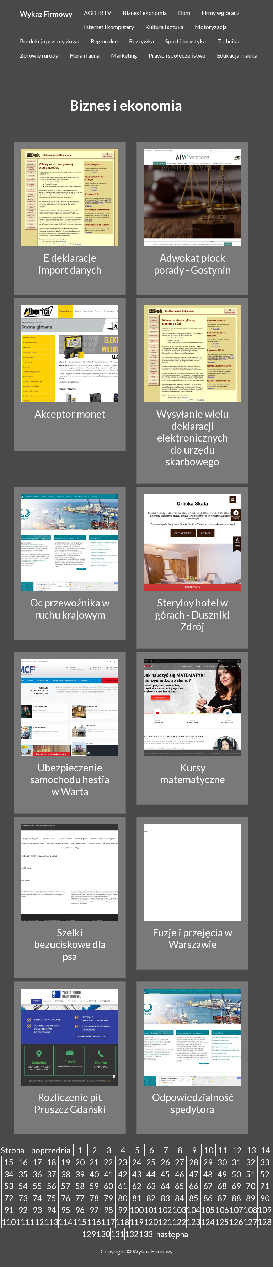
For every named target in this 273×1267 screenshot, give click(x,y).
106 (222, 1210)
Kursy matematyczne (192, 773)
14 (265, 1150)
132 (132, 1234)
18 (51, 1162)
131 (117, 1234)
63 (151, 1186)
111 (23, 1222)
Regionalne (104, 41)
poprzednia (50, 1150)
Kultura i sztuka (164, 26)
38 (65, 1174)
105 (208, 1210)
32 (250, 1162)
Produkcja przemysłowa (49, 41)
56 (51, 1186)
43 (136, 1174)
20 (80, 1162)
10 (208, 1150)
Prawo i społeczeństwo (177, 55)
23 (122, 1162)
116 (94, 1222)
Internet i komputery (109, 26)
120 (151, 1222)
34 (9, 1174)
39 (80, 1174)
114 (66, 1222)
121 (165, 1222)
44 (151, 1174)
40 (94, 1174)
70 (250, 1186)
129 (89, 1234)
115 (80, 1222)
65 (179, 1186)
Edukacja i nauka (237, 55)
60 (108, 1186)
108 (250, 1210)
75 (51, 1198)
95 (65, 1210)
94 (51, 1210)
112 (37, 1222)
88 (236, 1198)
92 (23, 1210)
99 (122, 1210)
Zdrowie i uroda (39, 55)
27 (179, 1162)
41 (108, 1174)
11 (223, 1150)
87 (222, 1198)
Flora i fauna (85, 55)
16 (23, 1162)
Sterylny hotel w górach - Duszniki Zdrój (192, 614)
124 (208, 1222)
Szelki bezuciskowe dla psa (70, 944)
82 (151, 1198)
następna (172, 1234)
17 (37, 1162)
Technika (228, 41)
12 (237, 1150)
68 (222, 1186)
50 (236, 1174)
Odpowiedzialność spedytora (192, 1103)
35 (23, 1174)
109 (265, 1210)
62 (136, 1186)
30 (222, 1162)
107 (236, 1210)
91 (9, 1210)
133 (146, 1234)
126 (236, 1222)
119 (137, 1222)
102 (165, 1210)
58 (80, 1186)
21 (94, 1162)
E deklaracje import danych (70, 264)
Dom (184, 12)
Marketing (124, 55)
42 (122, 1174)
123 (193, 1222)
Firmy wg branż (220, 12)
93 (37, 1210)
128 (265, 1222)
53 (9, 1186)
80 (122, 1198)
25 (151, 1162)
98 (108, 1210)
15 (9, 1162)
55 (37, 1186)
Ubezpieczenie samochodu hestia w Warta (69, 779)
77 (80, 1198)
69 (236, 1186)
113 (51, 1222)
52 (264, 1174)
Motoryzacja (211, 26)
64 (165, 1186)
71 (264, 1186)
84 (179, 1198)
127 (250, 1222)
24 (136, 1162)
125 (222, 1222)
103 (179, 1210)
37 (51, 1174)
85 (193, 1198)
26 (165, 1162)
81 (136, 1198)
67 (208, 1186)
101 (151, 1210)
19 (65, 1162)
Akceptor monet (70, 414)
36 (37, 1174)
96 (80, 1210)
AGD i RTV (97, 12)
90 (264, 1198)
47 (193, 1174)
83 (165, 1198)
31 (236, 1162)
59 (94, 1186)
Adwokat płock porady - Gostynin (192, 264)
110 (9, 1222)
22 (108, 1162)
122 (179, 1222)
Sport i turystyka (185, 41)
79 (108, 1198)
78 (94, 1198)
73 (23, 1198)
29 (208, 1162)
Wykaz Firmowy (46, 14)
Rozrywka (141, 41)
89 (250, 1198)
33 (264, 1162)
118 (122, 1222)
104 (193, 1210)
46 (179, 1174)
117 (108, 1222)
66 (193, 1186)
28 (193, 1162)
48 (208, 1174)
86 (208, 1198)
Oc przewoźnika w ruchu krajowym (69, 609)
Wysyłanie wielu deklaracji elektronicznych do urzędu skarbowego (192, 437)
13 (251, 1150)
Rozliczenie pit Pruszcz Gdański (70, 1103)
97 (94, 1210)
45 (165, 1174)
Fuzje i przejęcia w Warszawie (192, 938)
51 (250, 1174)
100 (137, 1210)
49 (222, 1174)
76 (65, 1198)
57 (65, 1186)
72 (9, 1198)
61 (122, 1186)
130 (103, 1234)
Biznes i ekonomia (145, 12)
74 (37, 1198)
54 (23, 1186)
